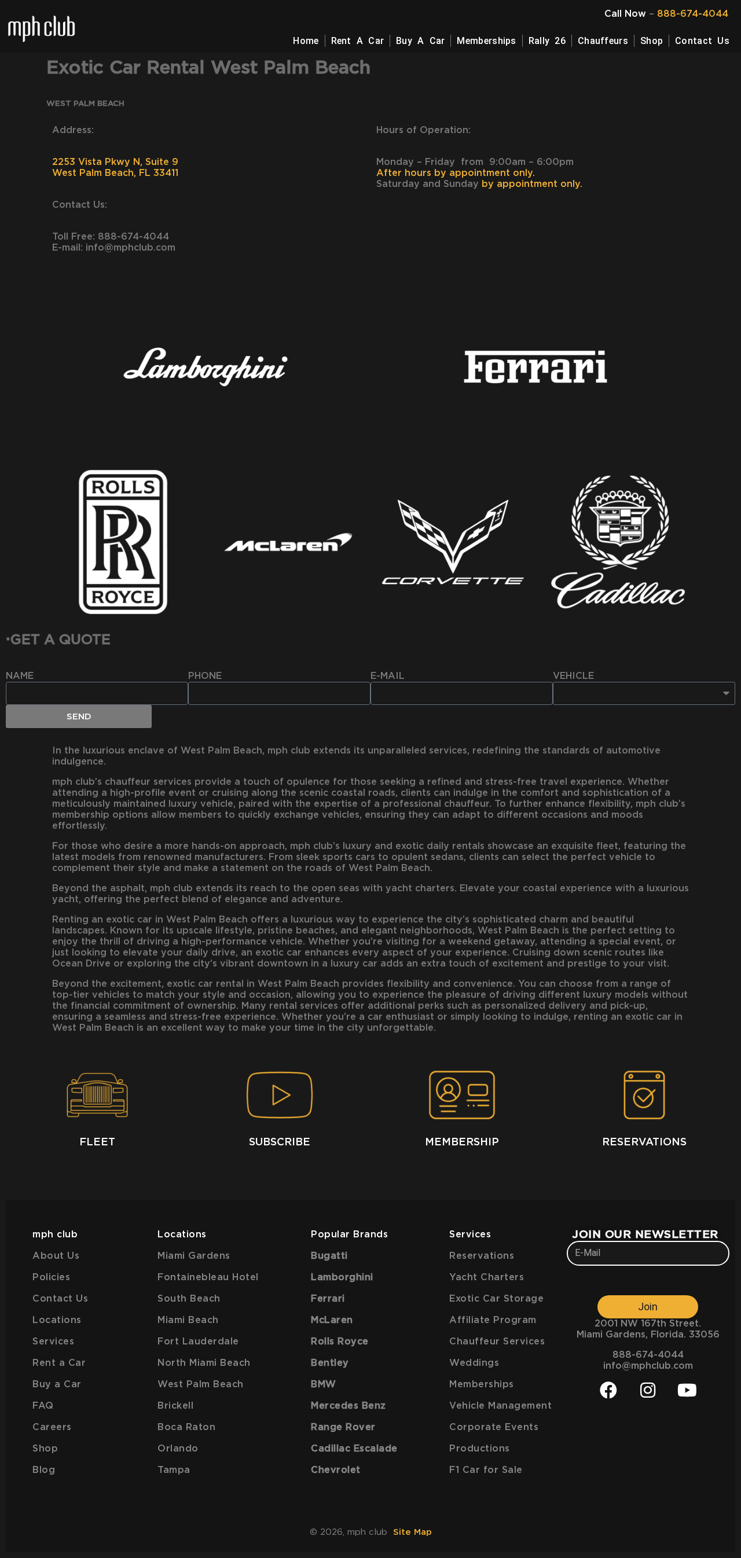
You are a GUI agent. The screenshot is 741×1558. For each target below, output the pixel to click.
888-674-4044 (692, 14)
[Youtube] (687, 1390)
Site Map (412, 1532)
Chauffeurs (603, 40)
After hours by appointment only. (455, 173)
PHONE (205, 676)
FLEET (97, 1142)
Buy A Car (420, 40)
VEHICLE (573, 676)
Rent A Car (357, 40)
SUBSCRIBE (279, 1142)
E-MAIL (387, 676)
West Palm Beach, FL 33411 (115, 173)
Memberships (486, 40)
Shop (651, 40)
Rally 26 (547, 40)
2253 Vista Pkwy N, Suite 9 (116, 162)
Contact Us (702, 40)
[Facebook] (608, 1390)
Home (305, 40)
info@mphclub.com (648, 1365)
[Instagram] (647, 1390)
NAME (20, 676)
